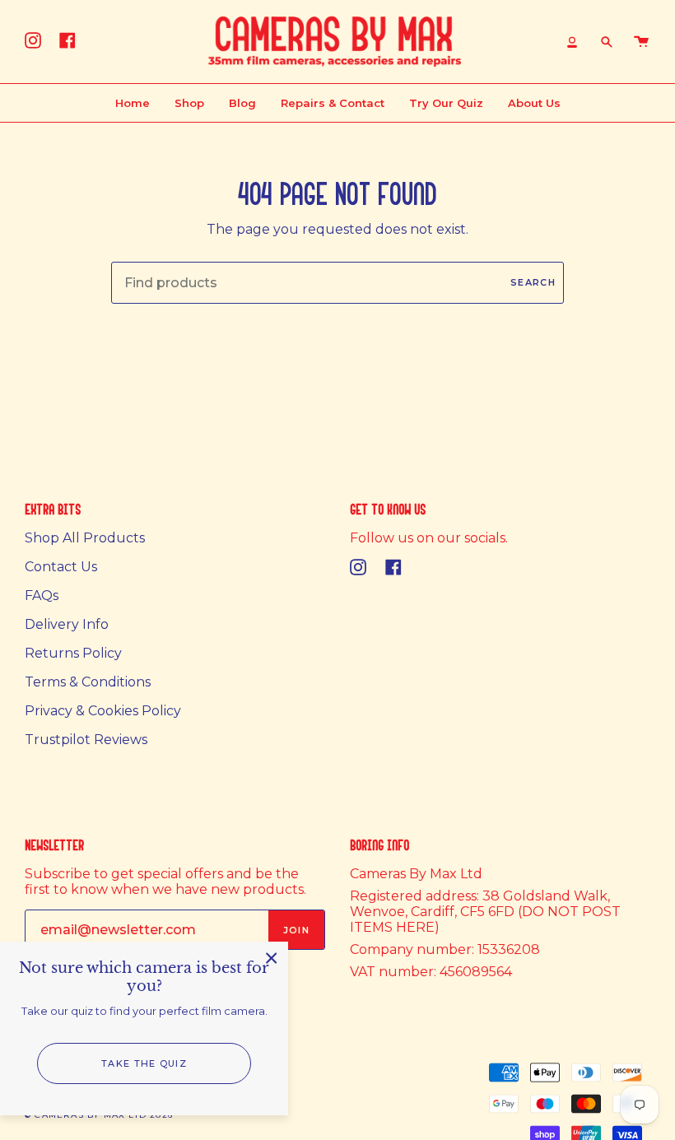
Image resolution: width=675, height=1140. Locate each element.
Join (296, 930)
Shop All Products (85, 538)
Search (533, 282)
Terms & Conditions (88, 682)
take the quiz (144, 1063)
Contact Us (61, 567)
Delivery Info (67, 624)
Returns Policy (73, 653)
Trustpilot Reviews (86, 739)
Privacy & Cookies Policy (103, 711)
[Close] (271, 958)
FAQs (41, 595)
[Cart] (641, 41)
